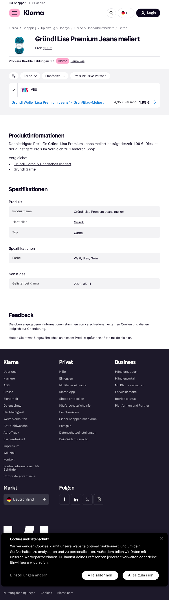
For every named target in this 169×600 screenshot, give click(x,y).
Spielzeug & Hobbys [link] (55, 28)
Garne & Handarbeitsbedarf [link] (94, 28)
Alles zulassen (140, 575)
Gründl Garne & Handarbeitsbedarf (42, 164)
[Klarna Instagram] (99, 499)
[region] (84, 559)
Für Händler (37, 3)
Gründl (79, 222)
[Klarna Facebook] (64, 499)
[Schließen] (161, 538)
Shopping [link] (29, 28)
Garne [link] (123, 28)
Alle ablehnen (100, 575)
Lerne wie (77, 61)
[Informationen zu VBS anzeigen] (13, 90)
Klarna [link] (13, 28)
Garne (78, 233)
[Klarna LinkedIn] (76, 499)
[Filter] (13, 75)
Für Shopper (17, 3)
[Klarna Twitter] (87, 499)
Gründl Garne (25, 169)
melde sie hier (121, 337)
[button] (126, 13)
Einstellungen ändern (29, 575)
